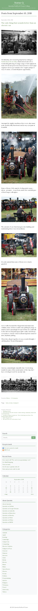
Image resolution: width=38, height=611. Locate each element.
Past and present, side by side (11, 469)
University (5, 589)
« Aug (5, 494)
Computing (5, 544)
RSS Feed (7, 450)
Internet (4, 555)
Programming (6, 578)
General (4, 551)
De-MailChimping (7, 462)
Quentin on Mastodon (8, 513)
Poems (4, 573)
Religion (4, 583)
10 (6, 488)
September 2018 (19, 479)
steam (10, 403)
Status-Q (19, 2)
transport (16, 403)
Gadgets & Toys (7, 548)
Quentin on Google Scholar (10, 508)
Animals (4, 532)
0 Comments (14, 398)
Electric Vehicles (7, 546)
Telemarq (5, 585)
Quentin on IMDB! (7, 522)
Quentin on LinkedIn (8, 511)
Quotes (4, 580)
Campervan (5, 542)
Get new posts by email (11, 448)
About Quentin (6, 504)
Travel (4, 587)
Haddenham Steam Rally (9, 61)
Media (4, 560)
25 (10, 492)
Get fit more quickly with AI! (10, 467)
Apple (4, 535)
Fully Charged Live (7, 417)
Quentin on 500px (7, 520)
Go (33, 437)
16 (31, 488)
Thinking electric (7, 411)
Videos (4, 592)
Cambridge (5, 539)
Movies (4, 562)
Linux (4, 557)
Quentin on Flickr (7, 518)
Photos (8, 398)
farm (7, 403)
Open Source (6, 569)
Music (4, 564)
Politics (4, 576)
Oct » (32, 494)
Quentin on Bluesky (8, 515)
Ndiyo (4, 567)
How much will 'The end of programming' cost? (16, 460)
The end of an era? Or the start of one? (12, 419)
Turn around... (6, 464)
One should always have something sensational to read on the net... (19, 8)
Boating (4, 537)
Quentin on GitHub (8, 506)
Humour (4, 553)
